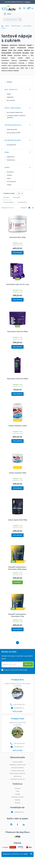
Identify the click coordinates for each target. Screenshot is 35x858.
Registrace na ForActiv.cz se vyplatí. (15, 854)
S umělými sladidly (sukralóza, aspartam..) (16, 116)
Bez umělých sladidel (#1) (15, 112)
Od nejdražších (22, 202)
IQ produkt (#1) (11, 145)
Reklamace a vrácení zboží (18, 765)
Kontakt (17, 794)
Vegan (9, 94)
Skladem (9, 82)
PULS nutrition (11, 181)
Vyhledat (20, 19)
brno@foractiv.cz (19, 708)
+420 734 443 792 (19, 704)
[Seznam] (33, 208)
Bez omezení (11, 100)
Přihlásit (28, 664)
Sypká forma (10, 157)
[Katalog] (29, 208)
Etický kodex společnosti (17, 773)
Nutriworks (10, 172)
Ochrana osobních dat (17, 770)
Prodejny (17, 788)
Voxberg (9, 175)
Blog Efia (17, 803)
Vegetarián (10, 97)
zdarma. (28, 2)
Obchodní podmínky (17, 767)
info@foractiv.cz (19, 812)
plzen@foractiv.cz (19, 747)
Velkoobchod (17, 776)
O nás (17, 791)
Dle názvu (6, 197)
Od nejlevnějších (8, 202)
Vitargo (9, 185)
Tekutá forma (11, 160)
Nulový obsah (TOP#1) (13, 133)
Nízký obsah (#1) (12, 129)
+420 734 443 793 (19, 743)
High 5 (9, 178)
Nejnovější (16, 197)
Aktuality (17, 800)
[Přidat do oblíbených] (31, 544)
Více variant (17, 252)
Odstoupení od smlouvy (17, 779)
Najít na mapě (17, 711)
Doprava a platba (17, 762)
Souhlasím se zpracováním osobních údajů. (16, 670)
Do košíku (17, 582)
